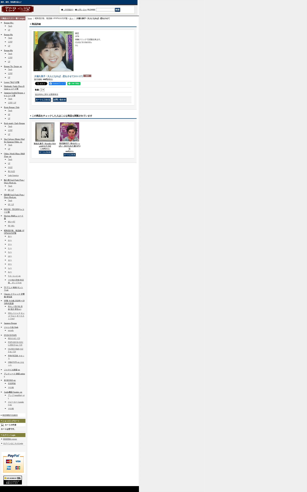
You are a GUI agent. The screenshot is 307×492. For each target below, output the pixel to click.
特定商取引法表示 (10, 415)
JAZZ (10, 167)
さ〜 (10, 244)
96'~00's (11, 226)
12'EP (10, 42)
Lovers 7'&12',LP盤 (11, 82)
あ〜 (10, 236)
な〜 (10, 252)
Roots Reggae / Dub (11, 107)
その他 (11, 387)
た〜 (10, 248)
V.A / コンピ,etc (14, 276)
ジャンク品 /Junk (11, 327)
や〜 (10, 264)
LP (9, 30)
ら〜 (10, 268)
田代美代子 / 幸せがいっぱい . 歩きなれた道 (69, 146)
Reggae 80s (8, 50)
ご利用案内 (68, 10)
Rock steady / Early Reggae (14, 123)
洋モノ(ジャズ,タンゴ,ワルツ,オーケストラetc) (16, 316)
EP (9, 114)
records (11, 330)
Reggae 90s (8, 35)
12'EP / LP (12, 103)
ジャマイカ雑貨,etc (12, 370)
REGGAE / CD (14, 338)
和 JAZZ (11, 171)
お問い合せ (82, 10)
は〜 (10, 256)
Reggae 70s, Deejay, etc (13, 66)
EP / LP (11, 190)
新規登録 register (10, 439)
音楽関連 (12, 383)
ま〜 (10, 260)
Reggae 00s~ (9, 23)
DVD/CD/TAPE (10, 335)
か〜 (10, 240)
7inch (10, 26)
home (30, 18)
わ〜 (10, 272)
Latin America (13, 175)
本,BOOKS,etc (10, 380)
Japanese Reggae (10, 323)
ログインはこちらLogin (13, 443)
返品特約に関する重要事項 (46, 94)
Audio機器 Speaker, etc (13, 392)
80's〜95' (11, 222)
